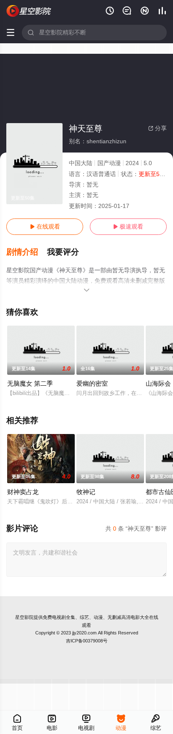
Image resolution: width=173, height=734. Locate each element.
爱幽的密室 (92, 383)
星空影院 (24, 617)
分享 (157, 128)
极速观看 (128, 226)
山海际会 (158, 383)
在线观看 (45, 226)
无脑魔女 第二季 (30, 383)
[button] (26, 252)
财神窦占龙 (23, 491)
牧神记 (85, 491)
